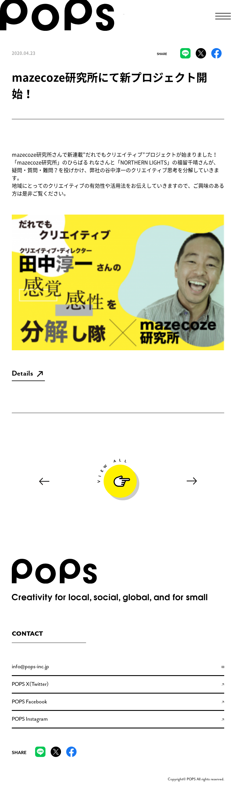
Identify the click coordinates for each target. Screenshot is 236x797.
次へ (192, 481)
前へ (44, 481)
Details (22, 374)
